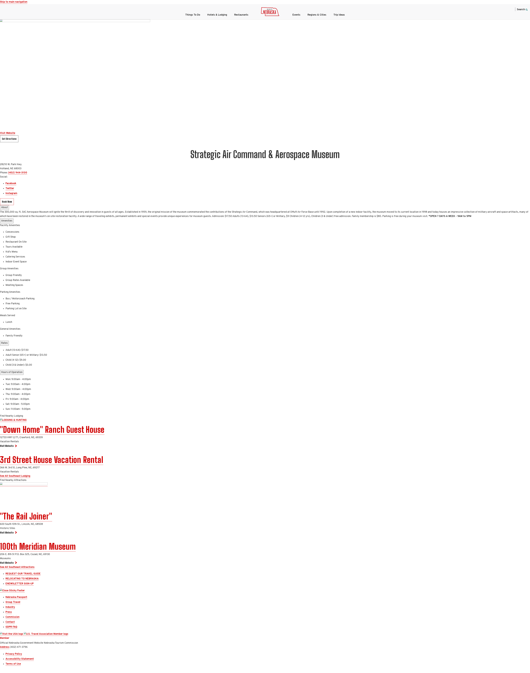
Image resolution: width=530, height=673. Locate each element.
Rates (4, 343)
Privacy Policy (14, 654)
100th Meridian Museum (38, 546)
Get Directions (9, 138)
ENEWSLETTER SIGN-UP (20, 583)
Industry (10, 607)
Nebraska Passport (16, 597)
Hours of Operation (11, 372)
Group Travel (13, 602)
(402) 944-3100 (17, 172)
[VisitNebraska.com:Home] (270, 12)
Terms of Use (13, 664)
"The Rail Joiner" (26, 516)
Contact (10, 622)
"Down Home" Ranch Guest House (52, 430)
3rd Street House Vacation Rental (51, 460)
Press (9, 612)
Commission (12, 617)
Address (4, 647)
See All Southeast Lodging (15, 476)
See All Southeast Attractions (17, 567)
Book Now (7, 201)
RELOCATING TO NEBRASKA (22, 578)
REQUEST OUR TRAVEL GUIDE (23, 573)
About (4, 207)
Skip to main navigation (13, 2)
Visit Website (7, 133)
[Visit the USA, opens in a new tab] (12, 634)
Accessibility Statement (20, 659)
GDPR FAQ (11, 627)
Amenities (6, 220)
